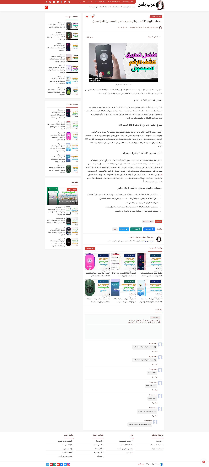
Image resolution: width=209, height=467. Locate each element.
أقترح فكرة (98, 452)
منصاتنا (99, 456)
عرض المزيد (90, 248)
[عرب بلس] (150, 5)
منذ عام (61, 65)
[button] (149, 229)
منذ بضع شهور (59, 32)
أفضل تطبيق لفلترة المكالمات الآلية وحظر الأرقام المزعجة (58, 159)
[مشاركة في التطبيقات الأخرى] (115, 229)
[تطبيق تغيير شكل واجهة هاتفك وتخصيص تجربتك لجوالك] (72, 169)
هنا (161, 175)
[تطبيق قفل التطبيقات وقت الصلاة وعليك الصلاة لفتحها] (72, 221)
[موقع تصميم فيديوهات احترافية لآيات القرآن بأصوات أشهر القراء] (72, 242)
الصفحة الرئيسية (127, 2)
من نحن (90, 2)
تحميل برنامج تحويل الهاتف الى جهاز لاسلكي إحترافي (56, 26)
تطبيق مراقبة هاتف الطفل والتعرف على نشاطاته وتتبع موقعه (56, 70)
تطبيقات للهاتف (105, 7)
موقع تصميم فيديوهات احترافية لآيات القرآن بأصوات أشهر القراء (57, 243)
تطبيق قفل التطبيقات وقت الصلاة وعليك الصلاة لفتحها (56, 222)
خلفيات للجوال (156, 448)
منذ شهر (61, 239)
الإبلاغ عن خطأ (67, 445)
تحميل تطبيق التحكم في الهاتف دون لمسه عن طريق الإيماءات (56, 37)
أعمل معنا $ (98, 445)
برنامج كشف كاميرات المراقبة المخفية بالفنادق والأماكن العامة (57, 59)
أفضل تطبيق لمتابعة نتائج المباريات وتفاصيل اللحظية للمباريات (56, 92)
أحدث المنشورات (156, 445)
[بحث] (46, 7)
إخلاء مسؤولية (67, 448)
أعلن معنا (98, 448)
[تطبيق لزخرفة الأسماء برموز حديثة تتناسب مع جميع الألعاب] (72, 125)
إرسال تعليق (155, 317)
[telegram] (46, 1)
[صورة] (72, 26)
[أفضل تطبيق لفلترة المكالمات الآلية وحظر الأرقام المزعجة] (72, 158)
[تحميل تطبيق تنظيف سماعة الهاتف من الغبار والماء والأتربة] (72, 147)
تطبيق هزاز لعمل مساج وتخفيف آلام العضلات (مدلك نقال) (57, 138)
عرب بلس (141, 464)
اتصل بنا (82, 2)
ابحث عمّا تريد (67, 452)
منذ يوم (61, 54)
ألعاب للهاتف (117, 7)
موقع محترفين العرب (147, 241)
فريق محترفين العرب (124, 448)
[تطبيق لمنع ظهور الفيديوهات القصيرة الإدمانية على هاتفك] (72, 113)
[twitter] (65, 1)
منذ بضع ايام (157, 271)
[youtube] (57, 1)
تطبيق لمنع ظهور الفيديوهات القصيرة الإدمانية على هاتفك (56, 48)
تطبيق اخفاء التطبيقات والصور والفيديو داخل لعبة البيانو (56, 233)
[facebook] (61, 1)
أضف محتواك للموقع (65, 441)
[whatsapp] (54, 1)
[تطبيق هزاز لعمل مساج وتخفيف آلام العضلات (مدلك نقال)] (72, 136)
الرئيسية (159, 441)
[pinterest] (50, 1)
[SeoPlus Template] (161, 464)
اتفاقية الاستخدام (100, 2)
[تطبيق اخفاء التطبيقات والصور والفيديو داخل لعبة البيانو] (72, 231)
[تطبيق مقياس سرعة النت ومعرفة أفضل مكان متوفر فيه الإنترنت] (72, 210)
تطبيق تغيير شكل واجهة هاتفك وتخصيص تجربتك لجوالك (57, 170)
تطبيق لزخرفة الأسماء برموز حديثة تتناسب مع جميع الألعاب (56, 127)
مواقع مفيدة (93, 7)
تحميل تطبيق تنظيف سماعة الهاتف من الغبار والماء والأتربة (57, 81)
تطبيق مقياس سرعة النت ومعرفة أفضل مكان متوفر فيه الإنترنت (56, 212)
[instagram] (68, 1)
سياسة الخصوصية (114, 2)
